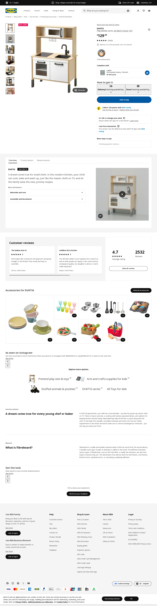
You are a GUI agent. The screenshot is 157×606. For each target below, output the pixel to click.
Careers (105, 524)
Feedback (52, 550)
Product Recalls (55, 537)
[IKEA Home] (11, 10)
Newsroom (107, 528)
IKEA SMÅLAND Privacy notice (139, 544)
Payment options (83, 550)
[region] (53, 58)
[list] (55, 260)
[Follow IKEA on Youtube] (29, 583)
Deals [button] (46, 11)
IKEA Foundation (109, 537)
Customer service (55, 519)
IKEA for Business (83, 533)
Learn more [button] (134, 121)
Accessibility (132, 539)
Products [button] (27, 11)
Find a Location (83, 519)
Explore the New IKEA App (87, 572)
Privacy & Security (135, 519)
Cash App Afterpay (84, 567)
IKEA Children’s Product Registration (137, 534)
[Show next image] (85, 59)
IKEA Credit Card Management (88, 559)
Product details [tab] (26, 160)
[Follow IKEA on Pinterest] (18, 583)
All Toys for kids (117, 389)
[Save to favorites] (149, 29)
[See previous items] (8, 362)
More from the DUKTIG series (108, 25)
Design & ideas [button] (58, 11)
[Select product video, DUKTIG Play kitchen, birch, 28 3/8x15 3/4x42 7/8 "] (10, 38)
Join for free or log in (110, 110)
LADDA (109, 71)
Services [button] (71, 11)
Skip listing (9, 358)
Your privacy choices (112, 599)
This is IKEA (107, 519)
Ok (131, 599)
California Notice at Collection (40, 602)
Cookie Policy (62, 602)
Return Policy (54, 541)
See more (9, 528)
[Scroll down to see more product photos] (10, 94)
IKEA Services (82, 524)
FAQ (51, 524)
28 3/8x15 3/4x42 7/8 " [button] (123, 31)
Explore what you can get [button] (129, 110)
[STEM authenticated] (101, 53)
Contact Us (53, 533)
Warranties (53, 546)
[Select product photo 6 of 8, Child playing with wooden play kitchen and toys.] (10, 92)
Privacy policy (133, 524)
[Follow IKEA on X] (23, 583)
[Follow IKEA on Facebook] (7, 583)
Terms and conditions (136, 528)
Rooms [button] (37, 11)
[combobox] (103, 10)
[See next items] (8, 366)
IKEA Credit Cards (83, 563)
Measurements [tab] (43, 160)
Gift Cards (81, 554)
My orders (53, 528)
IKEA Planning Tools (84, 537)
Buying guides (82, 546)
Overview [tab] (13, 160)
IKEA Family (81, 528)
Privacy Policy (21, 602)
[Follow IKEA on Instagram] (13, 583)
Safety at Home (109, 541)
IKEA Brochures (83, 541)
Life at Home (108, 533)
